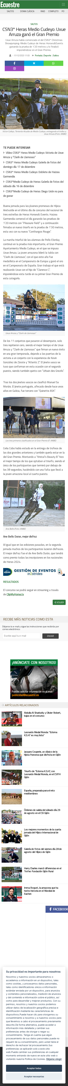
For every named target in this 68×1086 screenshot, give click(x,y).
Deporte (47, 55)
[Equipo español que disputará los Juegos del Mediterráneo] (12, 796)
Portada (38, 55)
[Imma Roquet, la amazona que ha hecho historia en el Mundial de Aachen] (12, 893)
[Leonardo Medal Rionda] (12, 738)
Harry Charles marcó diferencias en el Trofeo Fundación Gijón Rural (42, 869)
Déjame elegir (54, 1059)
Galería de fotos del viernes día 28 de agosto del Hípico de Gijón (43, 850)
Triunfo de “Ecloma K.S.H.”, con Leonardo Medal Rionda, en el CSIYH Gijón (42, 774)
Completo (53, 11)
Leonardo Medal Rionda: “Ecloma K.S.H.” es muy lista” (40, 733)
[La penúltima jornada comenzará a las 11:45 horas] (12, 816)
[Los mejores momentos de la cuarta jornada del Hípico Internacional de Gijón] (12, 835)
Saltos (10, 11)
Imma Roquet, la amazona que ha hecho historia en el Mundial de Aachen (41, 891)
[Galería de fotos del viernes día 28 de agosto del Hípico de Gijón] (12, 854)
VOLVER (60, 602)
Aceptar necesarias (34, 1076)
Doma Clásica (27, 11)
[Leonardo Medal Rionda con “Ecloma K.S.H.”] (12, 777)
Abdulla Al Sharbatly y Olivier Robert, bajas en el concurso (42, 714)
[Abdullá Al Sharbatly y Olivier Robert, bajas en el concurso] (12, 718)
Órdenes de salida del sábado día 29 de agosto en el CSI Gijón (42, 811)
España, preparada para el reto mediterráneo (39, 792)
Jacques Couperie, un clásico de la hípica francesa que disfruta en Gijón (42, 753)
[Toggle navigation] (63, 4)
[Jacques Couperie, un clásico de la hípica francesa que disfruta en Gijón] (12, 757)
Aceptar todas (34, 1068)
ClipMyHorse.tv (15, 594)
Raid (43, 11)
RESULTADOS (11, 582)
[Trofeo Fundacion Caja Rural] (12, 874)
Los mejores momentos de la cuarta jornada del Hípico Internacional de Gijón (42, 832)
